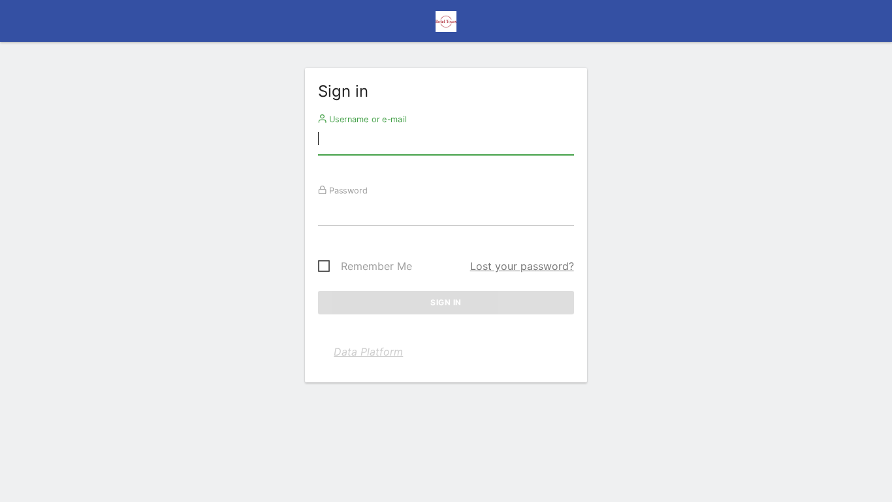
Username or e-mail (367, 119)
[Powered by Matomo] (446, 25)
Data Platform (368, 351)
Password (347, 190)
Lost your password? (522, 266)
